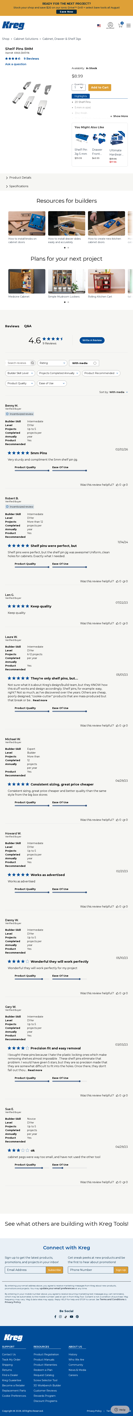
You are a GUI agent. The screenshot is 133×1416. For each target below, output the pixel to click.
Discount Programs (45, 1401)
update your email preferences (57, 1288)
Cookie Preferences (14, 1395)
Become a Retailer (13, 1385)
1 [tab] (64, 248)
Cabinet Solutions (26, 39)
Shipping (7, 1364)
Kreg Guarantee (11, 1380)
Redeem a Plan (43, 1370)
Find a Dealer (10, 1375)
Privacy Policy (13, 1302)
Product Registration (46, 1354)
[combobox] (52, 363)
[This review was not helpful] (124, 484)
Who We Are (76, 1359)
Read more (40, 700)
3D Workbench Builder (47, 1385)
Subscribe (54, 1270)
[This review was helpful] (117, 484)
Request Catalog (44, 1375)
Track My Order (11, 1359)
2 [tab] (68, 248)
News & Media (77, 1370)
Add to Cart (99, 87)
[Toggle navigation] (128, 25)
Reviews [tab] (12, 326)
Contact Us (9, 1354)
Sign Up (121, 1270)
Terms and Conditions (112, 1299)
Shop (5, 39)
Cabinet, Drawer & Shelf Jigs (61, 39)
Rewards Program (45, 1395)
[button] (110, 25)
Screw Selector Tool (45, 1380)
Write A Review (92, 340)
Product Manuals (44, 1359)
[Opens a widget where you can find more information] (120, 1410)
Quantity (79, 84)
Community (76, 1364)
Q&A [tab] (28, 326)
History (73, 1354)
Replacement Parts (14, 1390)
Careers (73, 1375)
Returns (7, 1370)
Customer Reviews (45, 1390)
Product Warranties (45, 1364)
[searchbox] (17, 363)
